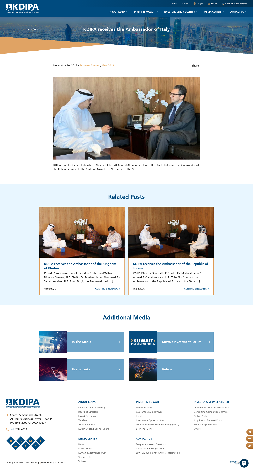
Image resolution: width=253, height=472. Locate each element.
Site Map (35, 462)
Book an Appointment (234, 3)
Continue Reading (106, 289)
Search (214, 3)
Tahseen (185, 3)
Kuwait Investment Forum (181, 342)
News (34, 29)
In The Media (81, 342)
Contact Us (60, 462)
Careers (173, 3)
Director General (90, 65)
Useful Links (81, 369)
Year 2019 (108, 65)
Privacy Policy (47, 462)
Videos (167, 369)
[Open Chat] (244, 463)
